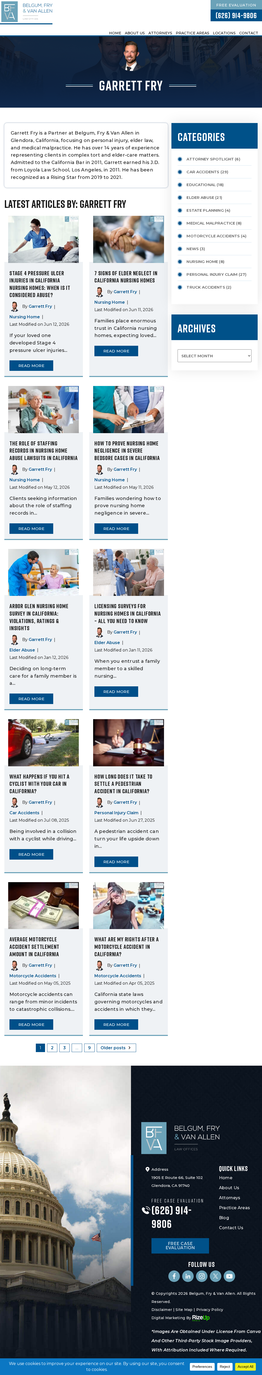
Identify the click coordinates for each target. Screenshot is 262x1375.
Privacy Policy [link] (209, 1309)
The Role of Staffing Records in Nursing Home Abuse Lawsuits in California (43, 450)
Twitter (215, 1276)
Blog (224, 1217)
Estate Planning (205, 210)
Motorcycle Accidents (32, 975)
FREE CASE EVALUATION (180, 1245)
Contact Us (231, 1227)
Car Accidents (24, 812)
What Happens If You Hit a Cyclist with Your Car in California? (39, 784)
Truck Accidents (206, 287)
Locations (224, 33)
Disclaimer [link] (161, 1309)
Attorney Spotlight (210, 159)
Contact (248, 33)
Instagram (202, 1276)
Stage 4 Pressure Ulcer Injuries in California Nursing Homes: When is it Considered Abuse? (39, 284)
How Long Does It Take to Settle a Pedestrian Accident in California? (123, 784)
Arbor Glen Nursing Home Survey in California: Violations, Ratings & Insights (38, 617)
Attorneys (160, 33)
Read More (31, 365)
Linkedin (188, 1276)
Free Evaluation (236, 5)
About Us (135, 33)
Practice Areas (192, 33)
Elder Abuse (22, 650)
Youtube (229, 1276)
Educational (201, 184)
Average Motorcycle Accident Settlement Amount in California (34, 946)
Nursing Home (24, 316)
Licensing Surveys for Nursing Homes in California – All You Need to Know (127, 613)
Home (115, 33)
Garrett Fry (40, 306)
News (193, 248)
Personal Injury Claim (116, 812)
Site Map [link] (184, 1309)
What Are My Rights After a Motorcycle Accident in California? (126, 946)
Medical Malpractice (211, 223)
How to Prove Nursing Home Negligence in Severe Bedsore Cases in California (127, 450)
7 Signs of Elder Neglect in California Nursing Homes (126, 276)
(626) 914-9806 (236, 15)
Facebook (174, 1276)
